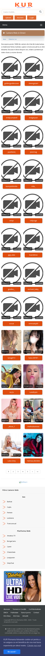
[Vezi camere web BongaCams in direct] (4, 541)
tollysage (33, 220)
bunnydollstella (11, 186)
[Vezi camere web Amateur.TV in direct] (4, 536)
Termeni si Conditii (19, 609)
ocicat (11, 323)
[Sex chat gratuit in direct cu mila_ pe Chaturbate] (33, 170)
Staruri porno (26, 612)
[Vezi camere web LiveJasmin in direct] (4, 558)
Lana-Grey (12, 461)
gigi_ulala (11, 255)
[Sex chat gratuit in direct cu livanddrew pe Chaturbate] (33, 239)
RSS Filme (7, 616)
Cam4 (9, 547)
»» (37, 471)
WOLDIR (25, 616)
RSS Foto (16, 616)
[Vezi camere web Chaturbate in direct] (4, 552)
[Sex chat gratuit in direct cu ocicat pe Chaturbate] (11, 308)
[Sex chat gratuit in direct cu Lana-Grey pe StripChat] (11, 445)
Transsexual (11, 523)
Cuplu (9, 507)
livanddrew (33, 255)
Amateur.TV (11, 536)
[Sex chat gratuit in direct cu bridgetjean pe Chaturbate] (33, 102)
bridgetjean (33, 118)
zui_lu (11, 392)
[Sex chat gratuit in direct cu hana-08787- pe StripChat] (33, 342)
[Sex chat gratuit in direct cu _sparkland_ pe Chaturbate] (11, 136)
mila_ (33, 186)
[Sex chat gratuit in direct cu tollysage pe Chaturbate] (33, 205)
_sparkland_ (11, 152)
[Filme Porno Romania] (22, 5)
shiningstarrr (33, 83)
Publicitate (14, 612)
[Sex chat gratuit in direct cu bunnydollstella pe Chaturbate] (11, 170)
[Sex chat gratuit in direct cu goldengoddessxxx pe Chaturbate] (11, 67)
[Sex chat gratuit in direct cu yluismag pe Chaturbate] (33, 136)
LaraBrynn (33, 392)
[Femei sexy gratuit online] (22, 586)
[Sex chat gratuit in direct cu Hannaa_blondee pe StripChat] (33, 445)
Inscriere (20, 17)
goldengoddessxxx (11, 83)
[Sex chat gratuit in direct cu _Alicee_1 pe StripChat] (11, 410)
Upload (8, 17)
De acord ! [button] (12, 652)
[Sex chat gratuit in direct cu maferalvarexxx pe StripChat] (33, 410)
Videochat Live (13, 39)
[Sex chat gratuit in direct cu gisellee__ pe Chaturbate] (11, 273)
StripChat (5, 352)
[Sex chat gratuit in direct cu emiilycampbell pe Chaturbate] (11, 102)
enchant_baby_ (33, 289)
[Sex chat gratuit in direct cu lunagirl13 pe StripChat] (11, 342)
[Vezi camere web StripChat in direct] (4, 563)
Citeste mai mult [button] (34, 646)
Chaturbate (6, 77)
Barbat (9, 502)
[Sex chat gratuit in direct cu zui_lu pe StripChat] (11, 376)
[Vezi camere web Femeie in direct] (4, 512)
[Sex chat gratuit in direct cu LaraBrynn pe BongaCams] (33, 376)
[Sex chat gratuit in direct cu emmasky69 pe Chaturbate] (33, 308)
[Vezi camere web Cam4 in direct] (4, 547)
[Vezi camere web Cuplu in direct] (4, 507)
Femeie (9, 512)
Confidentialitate (35, 609)
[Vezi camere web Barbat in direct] (4, 502)
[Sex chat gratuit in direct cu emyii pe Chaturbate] (11, 205)
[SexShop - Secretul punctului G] (23, 482)
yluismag (33, 152)
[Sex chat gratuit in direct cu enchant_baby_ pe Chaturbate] (33, 273)
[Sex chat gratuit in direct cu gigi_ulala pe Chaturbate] (11, 239)
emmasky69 (33, 323)
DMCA (6, 612)
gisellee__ (11, 289)
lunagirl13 (11, 358)
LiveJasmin (11, 558)
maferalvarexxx (33, 426)
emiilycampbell (11, 118)
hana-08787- (33, 358)
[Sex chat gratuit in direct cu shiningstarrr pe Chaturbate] (33, 67)
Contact (36, 612)
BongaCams (28, 386)
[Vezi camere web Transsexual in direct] (4, 523)
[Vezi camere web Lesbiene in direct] (4, 518)
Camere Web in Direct (15, 33)
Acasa (4, 39)
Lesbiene (10, 518)
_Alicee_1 (11, 426)
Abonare (7, 609)
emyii (11, 220)
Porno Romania (17, 620)
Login (32, 17)
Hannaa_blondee (33, 461)
